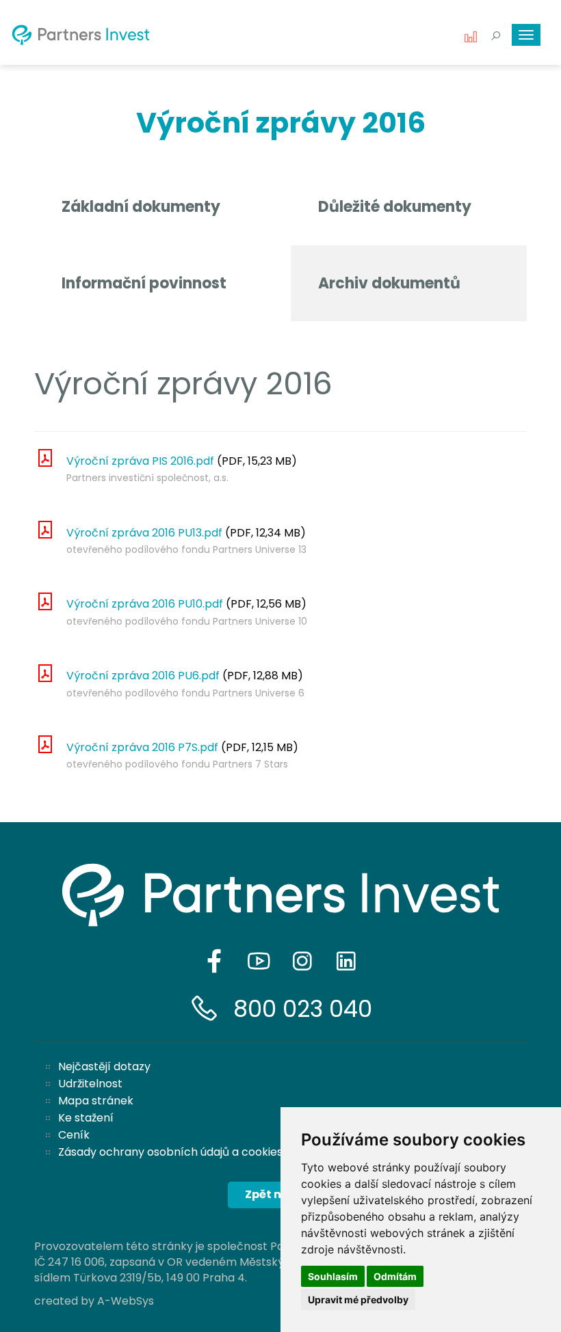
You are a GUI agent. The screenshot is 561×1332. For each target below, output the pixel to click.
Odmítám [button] (395, 1276)
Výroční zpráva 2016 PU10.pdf (144, 604)
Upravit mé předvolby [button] (358, 1299)
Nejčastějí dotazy (104, 1066)
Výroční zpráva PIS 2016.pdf (140, 461)
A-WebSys (125, 1301)
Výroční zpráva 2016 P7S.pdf (142, 747)
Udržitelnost (90, 1083)
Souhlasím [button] (333, 1276)
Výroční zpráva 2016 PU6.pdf (143, 675)
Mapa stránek (95, 1101)
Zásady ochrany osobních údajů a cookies (170, 1152)
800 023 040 (302, 1008)
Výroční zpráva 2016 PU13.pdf (144, 533)
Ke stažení (86, 1118)
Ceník (74, 1135)
